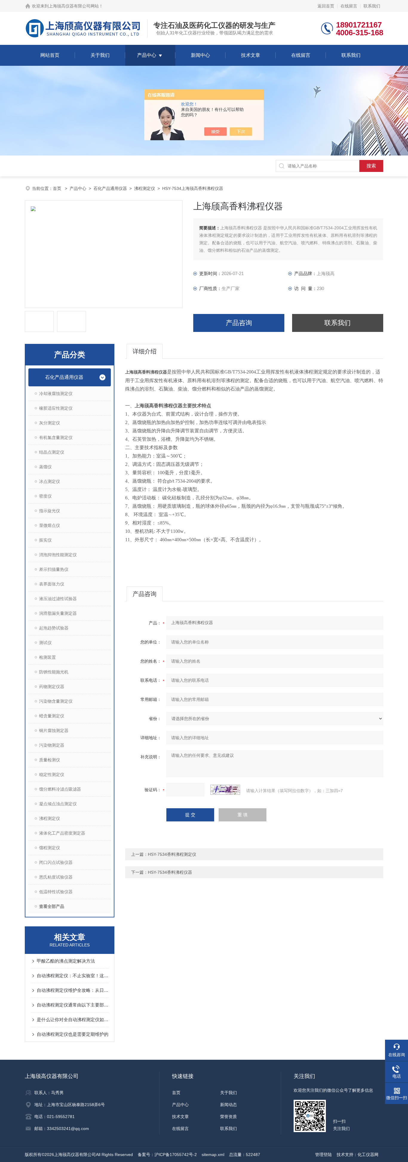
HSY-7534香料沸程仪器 (170, 872)
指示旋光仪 (49, 510)
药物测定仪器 (51, 686)
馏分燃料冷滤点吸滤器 (60, 789)
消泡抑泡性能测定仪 (58, 554)
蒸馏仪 (45, 466)
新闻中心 (200, 55)
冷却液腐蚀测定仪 (56, 393)
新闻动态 (228, 1104)
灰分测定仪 (49, 422)
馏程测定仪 (49, 847)
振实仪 (45, 540)
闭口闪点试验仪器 (56, 862)
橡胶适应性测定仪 (56, 408)
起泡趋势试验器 (53, 628)
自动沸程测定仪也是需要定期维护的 (72, 1034)
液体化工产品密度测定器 (62, 833)
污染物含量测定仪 (56, 701)
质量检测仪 (49, 759)
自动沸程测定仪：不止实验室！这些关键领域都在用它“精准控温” (72, 975)
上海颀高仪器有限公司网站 (74, 6)
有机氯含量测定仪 (56, 437)
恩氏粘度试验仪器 (56, 877)
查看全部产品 (51, 906)
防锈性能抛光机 (53, 672)
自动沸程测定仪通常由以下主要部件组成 (72, 1004)
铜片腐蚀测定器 (53, 730)
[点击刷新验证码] (225, 790)
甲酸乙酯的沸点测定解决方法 (66, 960)
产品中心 (146, 55)
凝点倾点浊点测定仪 (58, 803)
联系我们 (371, 6)
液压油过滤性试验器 (58, 598)
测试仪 (45, 642)
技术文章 (250, 55)
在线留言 (348, 6)
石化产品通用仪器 (110, 188)
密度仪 (45, 496)
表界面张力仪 (51, 584)
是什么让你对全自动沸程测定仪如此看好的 (72, 1019)
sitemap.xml (213, 1154)
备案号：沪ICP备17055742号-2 (167, 1154)
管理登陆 (323, 1154)
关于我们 (100, 55)
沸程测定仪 (144, 188)
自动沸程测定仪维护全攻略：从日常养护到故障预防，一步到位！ (72, 990)
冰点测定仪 (49, 481)
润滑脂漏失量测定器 (58, 613)
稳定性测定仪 (51, 774)
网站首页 (49, 55)
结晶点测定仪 (51, 452)
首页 (57, 188)
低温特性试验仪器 (56, 891)
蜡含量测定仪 (51, 715)
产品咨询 (239, 323)
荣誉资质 (228, 1116)
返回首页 (325, 6)
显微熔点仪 (49, 525)
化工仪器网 (368, 1154)
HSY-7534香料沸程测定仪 (172, 854)
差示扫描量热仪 (53, 569)
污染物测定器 (51, 745)
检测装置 (47, 657)
